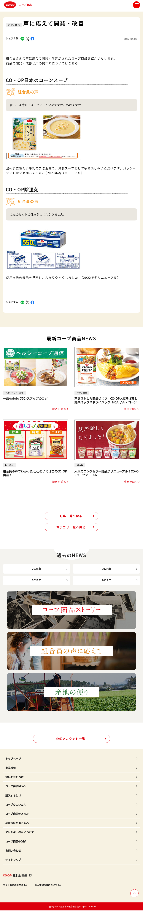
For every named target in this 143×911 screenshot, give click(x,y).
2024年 (106, 569)
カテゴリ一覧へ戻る (71, 527)
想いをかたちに (14, 777)
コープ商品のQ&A (15, 841)
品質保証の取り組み (17, 823)
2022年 (106, 580)
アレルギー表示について (19, 832)
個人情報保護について (46, 884)
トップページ (13, 758)
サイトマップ (13, 859)
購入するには (13, 795)
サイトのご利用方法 (13, 884)
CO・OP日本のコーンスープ (37, 80)
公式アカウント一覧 (70, 738)
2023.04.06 (130, 38)
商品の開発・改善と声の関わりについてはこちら (42, 63)
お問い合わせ (13, 850)
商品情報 (10, 767)
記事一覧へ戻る (71, 516)
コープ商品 (25, 4)
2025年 (36, 569)
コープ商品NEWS (15, 786)
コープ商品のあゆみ (17, 813)
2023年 (36, 580)
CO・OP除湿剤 (22, 189)
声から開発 (14, 24)
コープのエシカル (15, 804)
